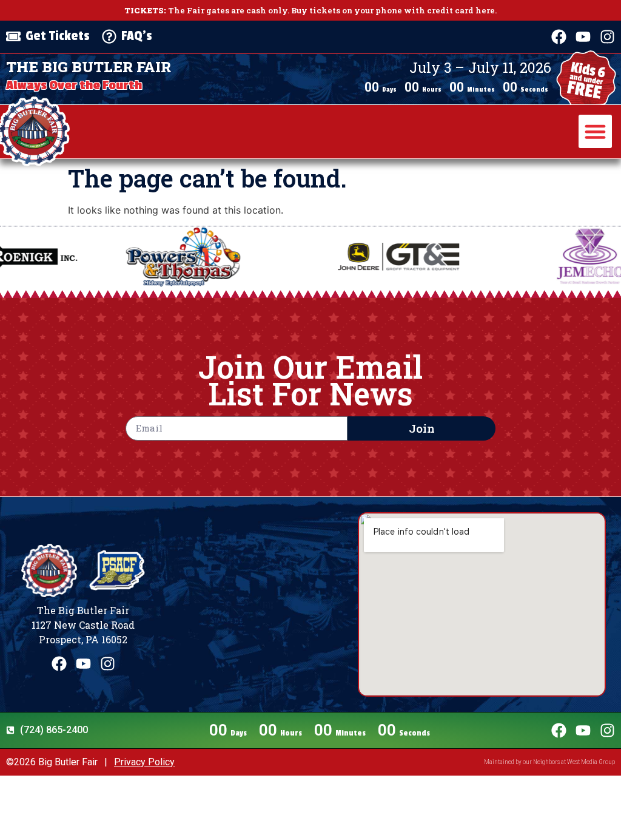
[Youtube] (583, 36)
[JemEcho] (541, 256)
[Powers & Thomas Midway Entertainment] (135, 256)
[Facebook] (558, 36)
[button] (596, 132)
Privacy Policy (144, 762)
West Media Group (591, 762)
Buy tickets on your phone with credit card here (393, 10)
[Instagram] (607, 36)
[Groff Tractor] (350, 257)
